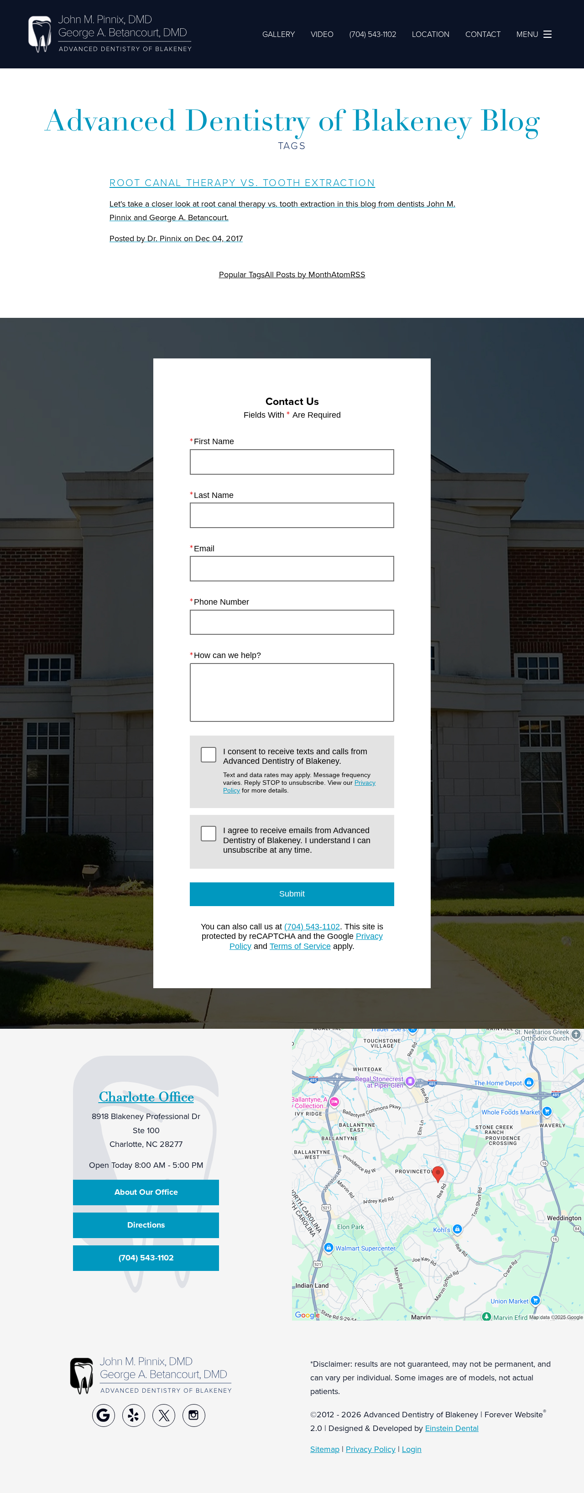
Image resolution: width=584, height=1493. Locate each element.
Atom (340, 274)
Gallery (278, 33)
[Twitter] (163, 1415)
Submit (292, 893)
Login (412, 1449)
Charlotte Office (146, 1097)
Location (430, 33)
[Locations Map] (438, 1173)
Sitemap (324, 1449)
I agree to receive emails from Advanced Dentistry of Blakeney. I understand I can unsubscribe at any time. (296, 840)
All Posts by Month (298, 274)
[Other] (103, 1415)
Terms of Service (300, 946)
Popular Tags (242, 274)
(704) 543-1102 (312, 926)
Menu (527, 33)
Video (322, 33)
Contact (483, 33)
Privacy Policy (371, 1449)
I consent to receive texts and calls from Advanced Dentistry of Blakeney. (299, 770)
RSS (357, 274)
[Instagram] (193, 1415)
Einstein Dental (452, 1428)
